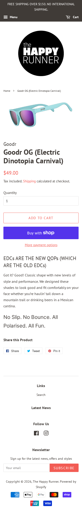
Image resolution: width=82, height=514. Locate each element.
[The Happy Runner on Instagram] (46, 434)
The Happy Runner (46, 481)
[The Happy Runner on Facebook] (36, 434)
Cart (75, 17)
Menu (13, 17)
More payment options (41, 245)
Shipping (29, 181)
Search (41, 395)
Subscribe (64, 468)
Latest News (41, 407)
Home (6, 90)
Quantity (10, 192)
